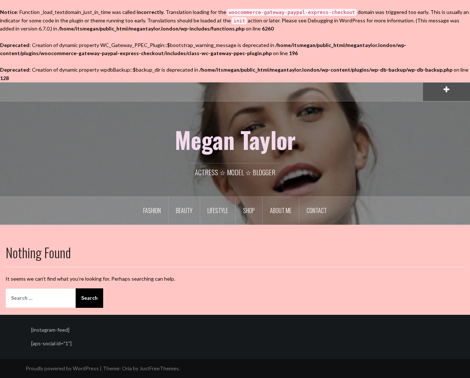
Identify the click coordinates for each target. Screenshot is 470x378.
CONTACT (317, 210)
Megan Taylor (235, 139)
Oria (127, 368)
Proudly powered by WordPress (62, 368)
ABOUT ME (281, 210)
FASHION (152, 210)
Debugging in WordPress (336, 20)
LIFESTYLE (217, 210)
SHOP (249, 210)
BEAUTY (184, 210)
